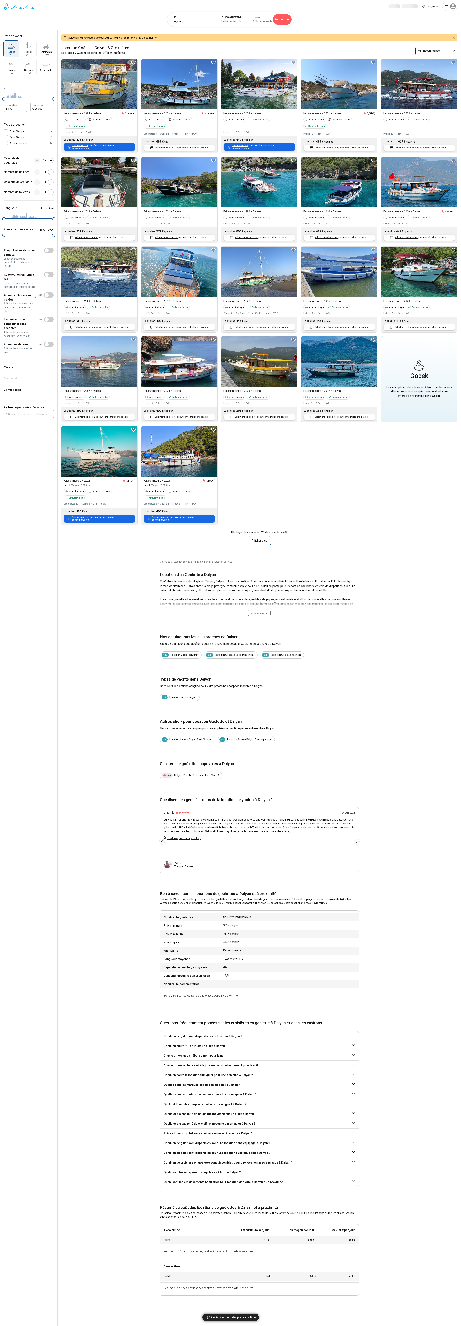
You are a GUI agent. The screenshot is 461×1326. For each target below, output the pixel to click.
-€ (432, 6)
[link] (207, 561)
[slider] (3, 99)
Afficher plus (259, 540)
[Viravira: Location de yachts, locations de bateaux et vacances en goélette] (19, 6)
